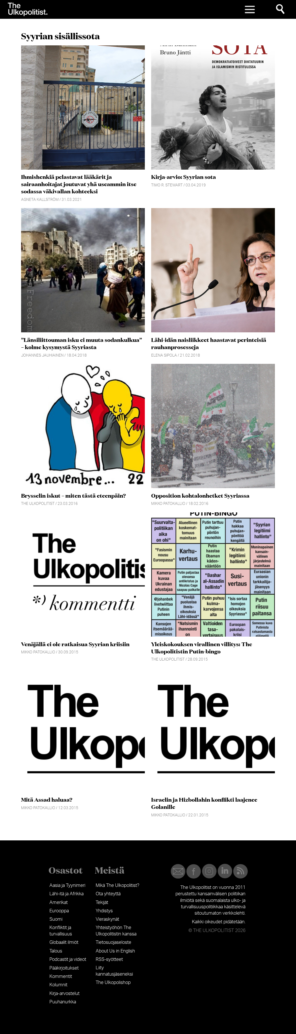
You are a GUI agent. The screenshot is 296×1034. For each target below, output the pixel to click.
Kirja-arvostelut (64, 993)
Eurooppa (59, 911)
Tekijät (102, 902)
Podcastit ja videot (67, 959)
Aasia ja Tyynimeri (67, 885)
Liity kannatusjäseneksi (114, 971)
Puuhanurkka (62, 1002)
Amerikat (58, 902)
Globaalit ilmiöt (63, 942)
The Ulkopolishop (113, 982)
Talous (55, 951)
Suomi (55, 919)
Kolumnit (58, 985)
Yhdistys (104, 911)
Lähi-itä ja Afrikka (66, 894)
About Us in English (115, 951)
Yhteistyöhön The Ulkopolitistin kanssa (116, 930)
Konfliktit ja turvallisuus (60, 930)
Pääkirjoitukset (64, 968)
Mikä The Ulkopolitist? (117, 885)
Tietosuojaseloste (113, 942)
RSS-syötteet (109, 959)
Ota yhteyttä (108, 894)
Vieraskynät (107, 919)
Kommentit (60, 976)
